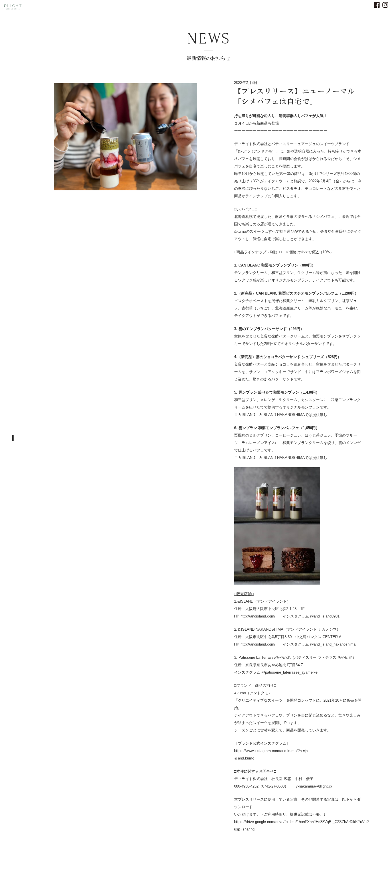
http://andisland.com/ (257, 616)
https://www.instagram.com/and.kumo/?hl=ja (271, 751)
